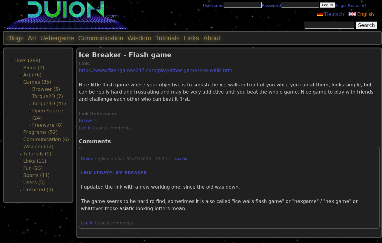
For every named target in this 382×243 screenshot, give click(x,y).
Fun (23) (33, 168)
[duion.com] (66, 29)
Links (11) (34, 161)
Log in (85, 128)
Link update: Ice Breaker (114, 172)
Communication (100, 38)
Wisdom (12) (38, 146)
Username (213, 6)
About (211, 38)
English (365, 14)
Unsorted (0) (38, 189)
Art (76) (32, 75)
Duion (87, 158)
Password (271, 6)
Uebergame (57, 38)
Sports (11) (36, 175)
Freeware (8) (47, 125)
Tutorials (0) (37, 154)
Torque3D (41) (49, 103)
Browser (88, 120)
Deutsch (333, 14)
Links (191, 38)
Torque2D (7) (47, 96)
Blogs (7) (33, 68)
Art (32, 38)
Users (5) (34, 182)
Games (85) (37, 82)
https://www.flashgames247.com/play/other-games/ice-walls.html (156, 70)
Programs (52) (40, 132)
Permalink (177, 159)
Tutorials (167, 38)
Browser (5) (46, 89)
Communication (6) (46, 139)
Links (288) (27, 60)
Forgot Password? (350, 6)
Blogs (15, 38)
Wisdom (139, 38)
